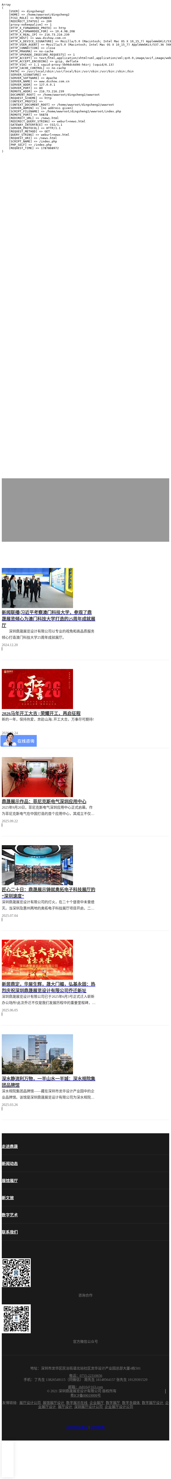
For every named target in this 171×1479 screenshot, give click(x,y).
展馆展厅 (10, 1181)
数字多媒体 (131, 1403)
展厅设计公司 (30, 1403)
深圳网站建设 (77, 1427)
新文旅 (8, 1198)
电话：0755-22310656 (85, 1376)
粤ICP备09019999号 (85, 1395)
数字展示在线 (77, 1403)
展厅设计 (65, 1407)
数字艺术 (10, 1215)
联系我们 (10, 1232)
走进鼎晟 (10, 1146)
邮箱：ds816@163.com (85, 1387)
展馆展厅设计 (54, 1403)
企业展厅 (97, 1403)
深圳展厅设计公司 (89, 1407)
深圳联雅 (97, 1427)
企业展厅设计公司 (119, 1407)
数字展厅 (113, 1403)
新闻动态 (10, 1164)
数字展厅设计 (153, 1403)
